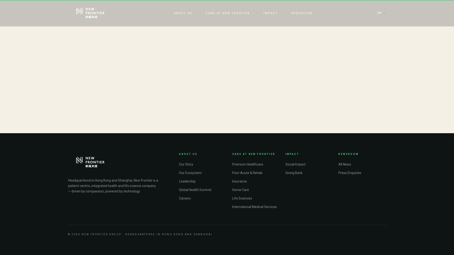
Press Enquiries (349, 173)
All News (344, 164)
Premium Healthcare (247, 164)
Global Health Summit (195, 190)
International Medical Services (254, 207)
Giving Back (293, 173)
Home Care (240, 190)
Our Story (186, 164)
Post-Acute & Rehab (247, 173)
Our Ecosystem (190, 173)
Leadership (187, 181)
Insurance (239, 181)
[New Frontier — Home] (90, 13)
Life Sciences (242, 198)
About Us (183, 13)
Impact (270, 13)
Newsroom (301, 13)
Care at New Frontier (227, 13)
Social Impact (295, 164)
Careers (185, 198)
